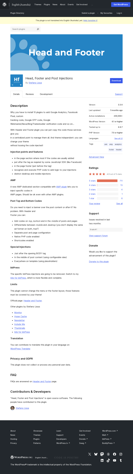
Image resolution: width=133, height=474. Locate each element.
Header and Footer (33, 300)
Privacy (13, 443)
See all (119, 203)
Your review (94, 203)
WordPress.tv (63, 443)
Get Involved (84, 431)
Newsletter (19, 320)
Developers (61, 439)
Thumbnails (19, 328)
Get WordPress (121, 4)
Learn (58, 431)
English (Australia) (42, 458)
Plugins (36, 439)
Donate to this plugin (99, 261)
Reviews (30, 94)
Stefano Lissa (35, 82)
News (12, 435)
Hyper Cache (20, 316)
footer (111, 150)
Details (16, 94)
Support (119, 94)
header (119, 150)
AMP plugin (61, 186)
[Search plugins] (38, 29)
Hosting (13, 439)
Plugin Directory (17, 13)
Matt (105, 435)
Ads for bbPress (18, 278)
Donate (83, 439)
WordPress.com (110, 431)
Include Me (19, 324)
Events (82, 435)
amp (111, 144)
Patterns (37, 443)
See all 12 (118, 138)
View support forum (98, 235)
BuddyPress (108, 443)
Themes (36, 435)
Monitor (18, 312)
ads (105, 144)
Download (116, 80)
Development (46, 94)
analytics (118, 144)
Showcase (37, 431)
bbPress (107, 439)
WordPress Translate (20, 348)
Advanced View (96, 157)
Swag (82, 443)
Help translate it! (90, 20)
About (13, 431)
